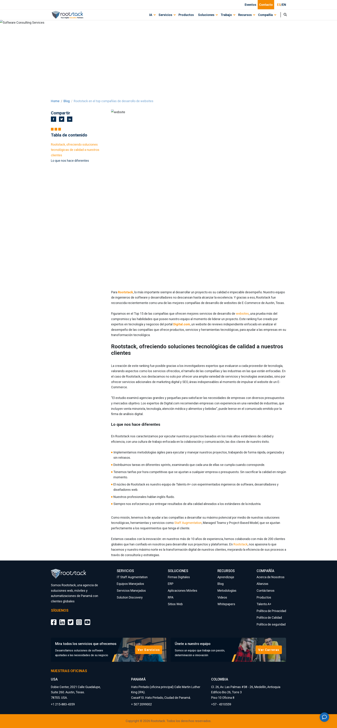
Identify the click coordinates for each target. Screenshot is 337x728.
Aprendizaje (225, 577)
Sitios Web (175, 604)
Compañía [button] (265, 15)
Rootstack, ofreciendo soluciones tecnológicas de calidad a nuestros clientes (75, 150)
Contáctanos (266, 590)
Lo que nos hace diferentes (70, 160)
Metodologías (226, 590)
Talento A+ (264, 604)
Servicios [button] (165, 15)
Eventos (250, 4)
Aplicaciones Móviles (182, 590)
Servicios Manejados (131, 590)
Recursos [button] (245, 15)
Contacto (266, 4)
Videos (222, 597)
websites (242, 313)
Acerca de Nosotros (271, 577)
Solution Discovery (130, 597)
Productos (186, 15)
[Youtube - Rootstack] (87, 619)
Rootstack (240, 544)
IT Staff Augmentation (132, 577)
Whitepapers (226, 604)
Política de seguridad (271, 624)
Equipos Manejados (130, 584)
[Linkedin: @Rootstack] (62, 619)
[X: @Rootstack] (70, 619)
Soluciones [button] (206, 15)
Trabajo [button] (226, 15)
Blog (67, 101)
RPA (170, 597)
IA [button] (150, 15)
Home (55, 101)
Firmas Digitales (179, 577)
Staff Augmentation (188, 523)
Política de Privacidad (271, 611)
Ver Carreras (268, 650)
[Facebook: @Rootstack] (54, 619)
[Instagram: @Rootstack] (79, 619)
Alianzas (262, 584)
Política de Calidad (269, 617)
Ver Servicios (149, 650)
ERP (170, 584)
